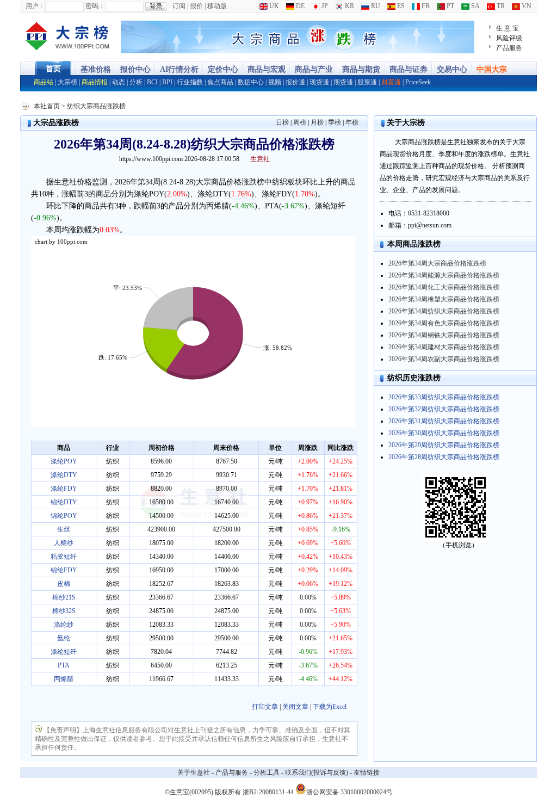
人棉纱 (63, 543)
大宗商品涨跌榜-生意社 (67, 37)
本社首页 (47, 106)
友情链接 (367, 772)
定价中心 (223, 69)
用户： (35, 6)
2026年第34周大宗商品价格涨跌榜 (437, 263)
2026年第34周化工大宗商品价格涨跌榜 (443, 287)
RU (374, 6)
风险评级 (509, 38)
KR (348, 6)
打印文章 (265, 707)
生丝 (63, 529)
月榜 (317, 122)
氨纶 (63, 638)
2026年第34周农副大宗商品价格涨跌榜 (443, 359)
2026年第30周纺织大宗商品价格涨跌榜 (443, 433)
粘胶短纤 (64, 556)
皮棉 (63, 584)
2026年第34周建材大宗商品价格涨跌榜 (443, 347)
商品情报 (95, 82)
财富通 (391, 82)
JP (324, 6)
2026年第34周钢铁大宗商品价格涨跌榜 (443, 335)
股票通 (367, 82)
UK (273, 6)
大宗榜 (67, 82)
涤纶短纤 (64, 652)
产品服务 (509, 48)
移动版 (217, 6)
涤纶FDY (64, 488)
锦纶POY (64, 516)
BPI (167, 82)
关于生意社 (193, 772)
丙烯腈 (63, 679)
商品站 (43, 82)
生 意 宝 (507, 28)
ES (400, 6)
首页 (53, 69)
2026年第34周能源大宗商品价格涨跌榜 (443, 275)
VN (525, 6)
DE (299, 6)
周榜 (299, 122)
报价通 (295, 82)
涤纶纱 (63, 624)
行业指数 (190, 82)
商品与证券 (408, 69)
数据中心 (251, 82)
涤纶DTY (64, 475)
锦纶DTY (64, 502)
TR (500, 6)
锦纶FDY (64, 570)
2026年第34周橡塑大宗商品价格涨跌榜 (443, 299)
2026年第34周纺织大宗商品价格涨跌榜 (443, 311)
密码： (95, 6)
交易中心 (452, 69)
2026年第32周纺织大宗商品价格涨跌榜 (443, 409)
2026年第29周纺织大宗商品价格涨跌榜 (443, 445)
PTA (64, 665)
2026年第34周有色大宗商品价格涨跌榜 (443, 323)
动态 (118, 82)
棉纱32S (64, 611)
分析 (136, 82)
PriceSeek (418, 82)
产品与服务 (231, 772)
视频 (274, 82)
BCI (152, 82)
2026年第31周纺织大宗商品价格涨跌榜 (443, 421)
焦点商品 (220, 82)
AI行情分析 (179, 69)
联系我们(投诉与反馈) (316, 772)
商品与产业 (314, 69)
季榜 (334, 122)
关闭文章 (295, 707)
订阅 (178, 6)
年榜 (351, 122)
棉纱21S (64, 597)
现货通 (319, 82)
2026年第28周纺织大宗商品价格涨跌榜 (443, 457)
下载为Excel (329, 707)
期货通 (343, 82)
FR (425, 6)
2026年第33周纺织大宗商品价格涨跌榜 (443, 397)
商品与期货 (361, 69)
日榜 (282, 122)
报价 (196, 6)
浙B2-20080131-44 (268, 792)
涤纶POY (64, 461)
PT (449, 6)
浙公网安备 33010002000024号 (349, 791)
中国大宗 (491, 69)
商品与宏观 (266, 69)
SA (474, 6)
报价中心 (135, 69)
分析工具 (266, 772)
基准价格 (96, 69)
